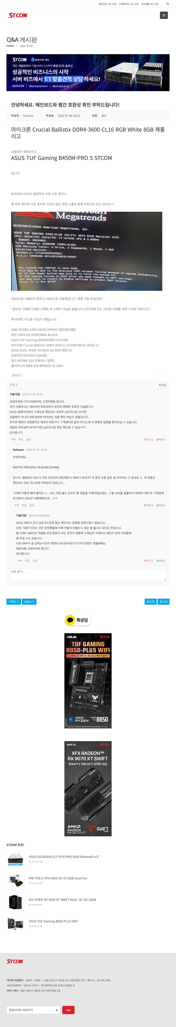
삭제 (13, 439)
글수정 (151, 601)
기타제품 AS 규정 (149, 4)
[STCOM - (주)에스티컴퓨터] (18, 15)
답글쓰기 (29, 601)
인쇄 (161, 375)
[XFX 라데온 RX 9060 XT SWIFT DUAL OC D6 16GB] (15, 902)
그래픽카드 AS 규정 (128, 4)
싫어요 (160, 439)
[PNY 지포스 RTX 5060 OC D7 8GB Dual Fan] (15, 881)
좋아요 (17, 375)
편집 (20, 439)
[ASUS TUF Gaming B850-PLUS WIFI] (15, 924)
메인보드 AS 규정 (108, 4)
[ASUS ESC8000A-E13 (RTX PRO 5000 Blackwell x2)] (15, 859)
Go (68, 1010)
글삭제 (163, 601)
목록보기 (14, 601)
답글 (28, 439)
